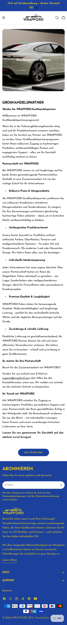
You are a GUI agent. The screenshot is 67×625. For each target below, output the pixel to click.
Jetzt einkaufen (33, 452)
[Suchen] (57, 18)
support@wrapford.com (16, 378)
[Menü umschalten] (3, 18)
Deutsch (7, 590)
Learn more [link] (9, 560)
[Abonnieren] (61, 485)
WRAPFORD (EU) (23, 617)
